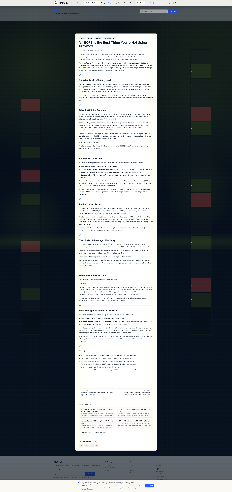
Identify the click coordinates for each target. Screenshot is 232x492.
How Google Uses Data (161, 479)
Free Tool (140, 3)
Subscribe (173, 11)
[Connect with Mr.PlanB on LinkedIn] (160, 465)
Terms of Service (160, 474)
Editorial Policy (160, 476)
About (126, 3)
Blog (109, 3)
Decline (141, 486)
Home (72, 3)
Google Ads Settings (115, 488)
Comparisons (117, 3)
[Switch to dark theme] (169, 3)
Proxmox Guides (85, 432)
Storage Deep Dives (101, 432)
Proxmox (79, 3)
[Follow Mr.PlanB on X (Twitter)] (156, 465)
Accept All (149, 486)
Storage (103, 3)
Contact (132, 3)
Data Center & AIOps (91, 3)
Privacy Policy (160, 471)
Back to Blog (83, 29)
